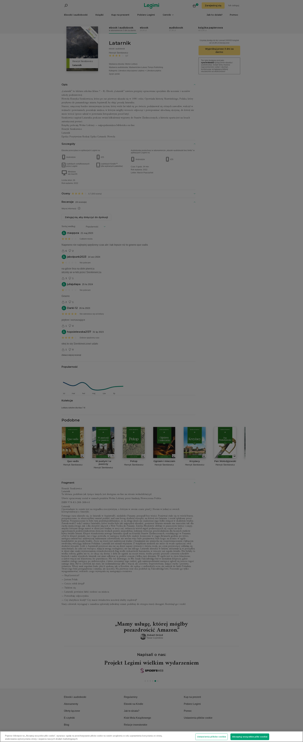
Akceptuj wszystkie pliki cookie (249, 736)
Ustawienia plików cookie (211, 736)
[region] (151, 736)
